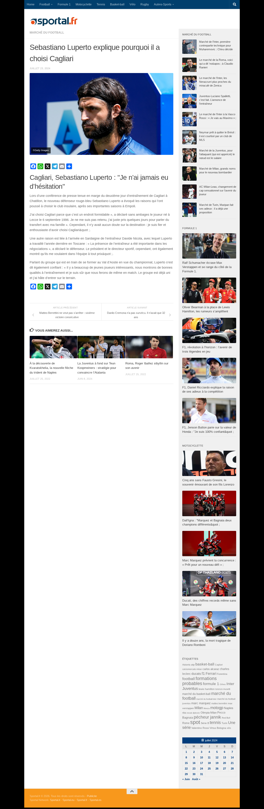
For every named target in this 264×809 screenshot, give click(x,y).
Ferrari (211, 674)
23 (194, 768)
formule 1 (211, 684)
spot (195, 722)
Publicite (92, 796)
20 (224, 763)
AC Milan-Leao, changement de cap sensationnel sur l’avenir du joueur (217, 190)
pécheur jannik (207, 717)
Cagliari (219, 664)
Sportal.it (55, 799)
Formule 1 (64, 4)
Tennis (101, 4)
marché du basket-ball (196, 693)
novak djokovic (193, 713)
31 (201, 774)
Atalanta (186, 665)
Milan (198, 708)
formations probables (199, 681)
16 (194, 763)
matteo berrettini (219, 703)
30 (194, 774)
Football (45, 4)
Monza (207, 708)
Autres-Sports (162, 4)
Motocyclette (84, 4)
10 (201, 757)
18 (209, 763)
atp (193, 664)
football (188, 679)
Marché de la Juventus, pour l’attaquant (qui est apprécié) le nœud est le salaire (217, 154)
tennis (215, 722)
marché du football (47, 32)
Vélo (132, 4)
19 (217, 763)
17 (201, 763)
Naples (228, 708)
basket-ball (204, 664)
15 (186, 763)
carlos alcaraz (211, 668)
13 (224, 757)
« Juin (186, 779)
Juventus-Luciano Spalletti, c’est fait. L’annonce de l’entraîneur (215, 100)
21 (232, 763)
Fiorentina (222, 674)
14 (232, 757)
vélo (229, 728)
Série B (205, 723)
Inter (230, 684)
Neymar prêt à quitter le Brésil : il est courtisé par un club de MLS (217, 136)
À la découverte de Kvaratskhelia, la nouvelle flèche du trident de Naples (51, 368)
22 (186, 768)
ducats (196, 674)
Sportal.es (95, 799)
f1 (203, 673)
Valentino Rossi (200, 727)
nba (184, 713)
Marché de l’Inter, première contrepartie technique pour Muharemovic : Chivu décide (216, 45)
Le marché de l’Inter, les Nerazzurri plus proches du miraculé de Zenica (215, 81)
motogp (216, 707)
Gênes (223, 684)
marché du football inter (206, 699)
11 (209, 757)
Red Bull (226, 718)
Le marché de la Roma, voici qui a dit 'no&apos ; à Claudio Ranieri (216, 63)
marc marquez (201, 703)
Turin (224, 723)
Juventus (190, 688)
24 (201, 768)
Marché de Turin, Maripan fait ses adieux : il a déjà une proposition (216, 208)
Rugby (144, 4)
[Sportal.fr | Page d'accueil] (54, 21)
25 (209, 768)
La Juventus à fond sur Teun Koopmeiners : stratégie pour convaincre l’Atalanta (96, 368)
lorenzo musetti (222, 689)
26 (217, 768)
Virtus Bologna (218, 727)
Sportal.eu (68, 799)
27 (224, 768)
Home (30, 4)
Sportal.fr (82, 799)
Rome (185, 722)
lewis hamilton (207, 689)
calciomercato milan (192, 669)
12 (217, 757)
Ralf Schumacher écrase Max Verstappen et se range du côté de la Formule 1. (206, 267)
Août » (196, 779)
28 (232, 768)
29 (186, 774)
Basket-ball (117, 4)
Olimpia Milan (209, 712)
